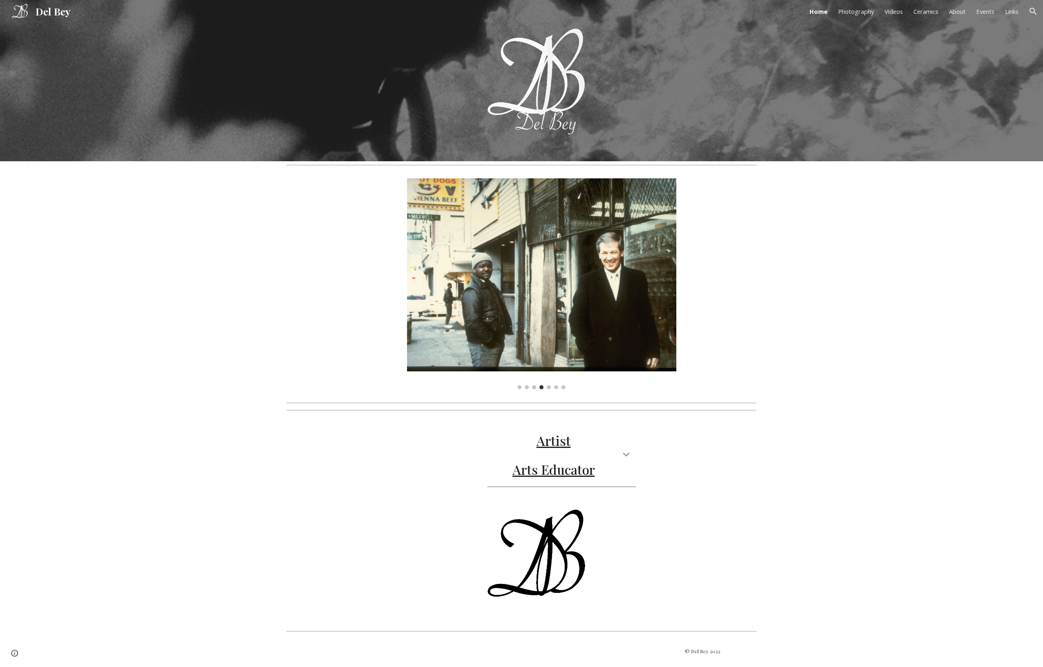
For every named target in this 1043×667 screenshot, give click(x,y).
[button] (1033, 11)
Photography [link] (856, 11)
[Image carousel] (541, 283)
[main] (561, 455)
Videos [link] (894, 11)
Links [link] (1012, 11)
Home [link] (818, 11)
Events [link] (985, 11)
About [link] (957, 11)
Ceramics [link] (925, 11)
